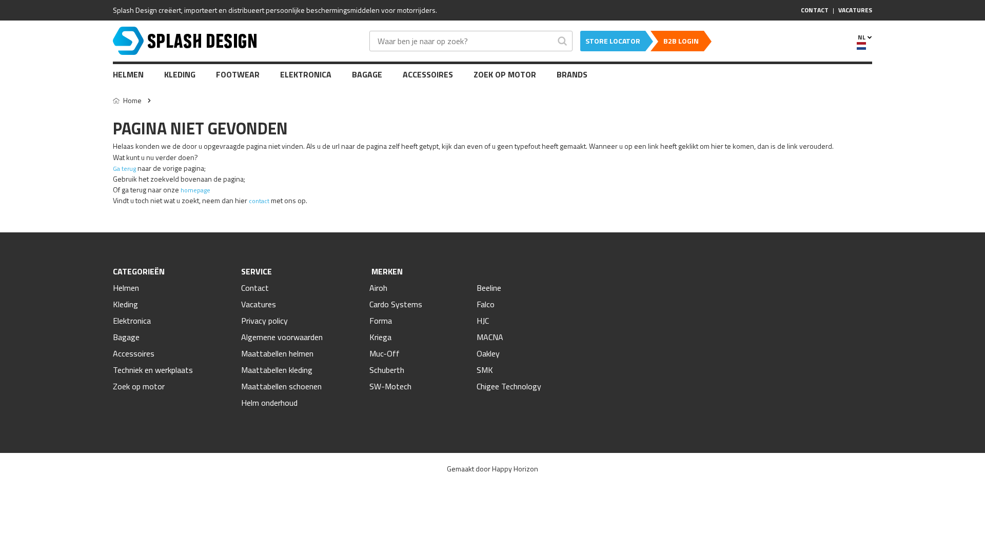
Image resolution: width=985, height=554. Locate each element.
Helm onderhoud (269, 403)
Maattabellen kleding (276, 370)
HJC (483, 320)
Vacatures (258, 304)
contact (259, 201)
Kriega (380, 337)
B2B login (681, 40)
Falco (486, 304)
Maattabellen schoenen (281, 386)
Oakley (488, 353)
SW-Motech (390, 386)
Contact (255, 288)
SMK (485, 370)
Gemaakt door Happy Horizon (492, 468)
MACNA (490, 337)
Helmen (128, 74)
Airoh (378, 288)
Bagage (367, 74)
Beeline (489, 288)
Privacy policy (264, 320)
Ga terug (124, 168)
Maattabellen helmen (277, 353)
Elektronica (305, 74)
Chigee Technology (509, 386)
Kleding (179, 74)
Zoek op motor (505, 74)
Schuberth (386, 370)
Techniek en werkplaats (153, 370)
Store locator (612, 40)
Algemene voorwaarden (282, 337)
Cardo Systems (395, 304)
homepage (195, 190)
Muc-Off (384, 353)
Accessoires (428, 74)
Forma (380, 320)
